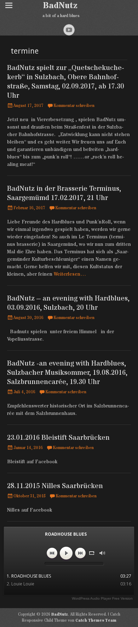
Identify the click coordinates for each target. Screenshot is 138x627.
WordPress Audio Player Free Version (102, 598)
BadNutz (60, 6)
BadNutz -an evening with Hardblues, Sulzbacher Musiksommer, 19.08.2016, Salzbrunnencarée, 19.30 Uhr (67, 373)
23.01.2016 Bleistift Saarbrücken (58, 438)
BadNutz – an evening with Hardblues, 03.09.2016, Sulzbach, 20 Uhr (68, 303)
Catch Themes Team (95, 620)
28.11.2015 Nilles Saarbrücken (55, 486)
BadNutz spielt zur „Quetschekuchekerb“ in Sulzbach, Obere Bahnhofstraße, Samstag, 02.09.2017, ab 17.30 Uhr (65, 82)
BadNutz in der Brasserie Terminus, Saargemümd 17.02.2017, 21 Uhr (64, 193)
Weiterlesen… (70, 274)
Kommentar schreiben (73, 106)
